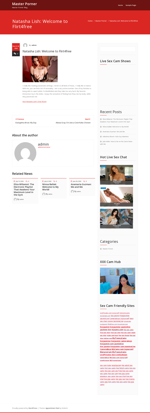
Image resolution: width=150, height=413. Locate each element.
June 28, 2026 (77, 181)
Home (120, 5)
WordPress (32, 408)
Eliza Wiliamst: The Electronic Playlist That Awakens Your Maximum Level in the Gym (24, 189)
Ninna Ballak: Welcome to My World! (50, 187)
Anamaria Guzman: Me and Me (81, 185)
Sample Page (131, 5)
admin (34, 45)
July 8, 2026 (47, 181)
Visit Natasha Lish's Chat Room (34, 101)
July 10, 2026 (19, 181)
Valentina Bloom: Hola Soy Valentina (115, 136)
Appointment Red (52, 408)
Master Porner (101, 21)
